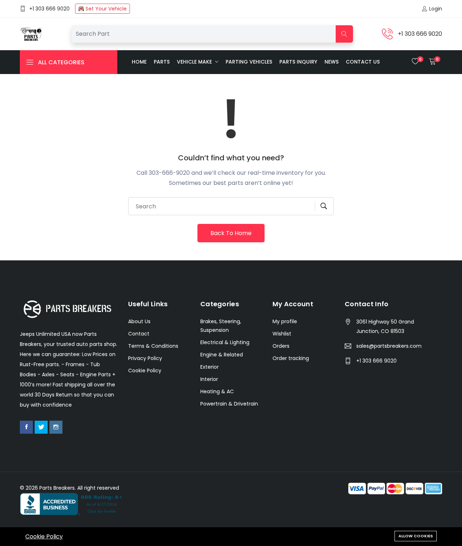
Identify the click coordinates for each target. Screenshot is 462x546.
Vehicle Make (195, 61)
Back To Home (231, 233)
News (331, 61)
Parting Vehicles (249, 61)
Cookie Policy (44, 536)
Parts (162, 61)
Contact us (363, 61)
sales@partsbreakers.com (389, 346)
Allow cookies (415, 536)
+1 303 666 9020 (49, 8)
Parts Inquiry (298, 61)
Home (139, 61)
